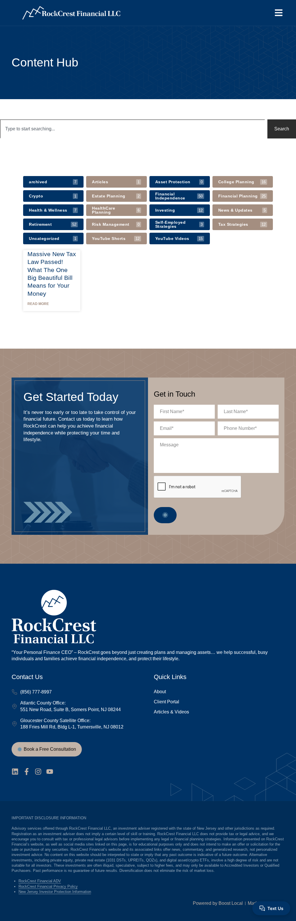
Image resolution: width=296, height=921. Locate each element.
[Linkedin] (15, 771)
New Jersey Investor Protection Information (54, 891)
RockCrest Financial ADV (39, 881)
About (160, 691)
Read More (38, 304)
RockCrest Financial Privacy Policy (48, 886)
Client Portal (166, 701)
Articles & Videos (171, 711)
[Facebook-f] (26, 771)
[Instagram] (38, 771)
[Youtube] (49, 771)
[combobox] (132, 128)
